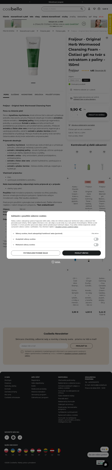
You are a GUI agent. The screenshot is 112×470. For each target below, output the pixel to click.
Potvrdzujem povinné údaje (35, 253)
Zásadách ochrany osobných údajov (66, 227)
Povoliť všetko (81, 253)
